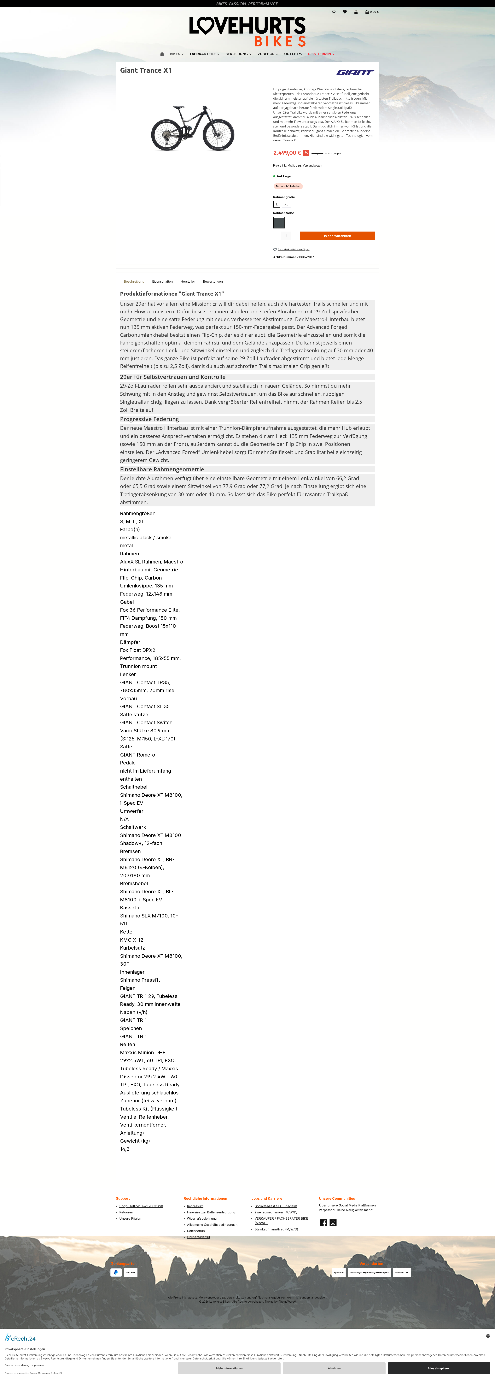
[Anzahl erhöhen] (295, 236)
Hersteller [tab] (188, 281)
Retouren (126, 1212)
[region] (192, 128)
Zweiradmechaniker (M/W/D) (276, 1212)
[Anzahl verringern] (277, 236)
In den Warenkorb (337, 236)
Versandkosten (236, 1297)
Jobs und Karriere (266, 1198)
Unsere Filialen (130, 1218)
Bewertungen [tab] (213, 281)
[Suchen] (333, 12)
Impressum (195, 1206)
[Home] (162, 54)
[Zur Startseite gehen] (247, 32)
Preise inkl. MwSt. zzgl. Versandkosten (297, 165)
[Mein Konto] (356, 12)
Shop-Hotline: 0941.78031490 (141, 1206)
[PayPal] (116, 1272)
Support (123, 1198)
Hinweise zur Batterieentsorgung (211, 1212)
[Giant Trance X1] (193, 129)
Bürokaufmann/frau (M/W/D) (276, 1229)
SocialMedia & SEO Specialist (276, 1206)
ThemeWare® (287, 1301)
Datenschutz (196, 1231)
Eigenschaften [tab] (162, 281)
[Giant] (355, 72)
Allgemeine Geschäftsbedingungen (212, 1225)
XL (286, 204)
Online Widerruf (198, 1237)
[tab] (134, 281)
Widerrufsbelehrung (202, 1218)
